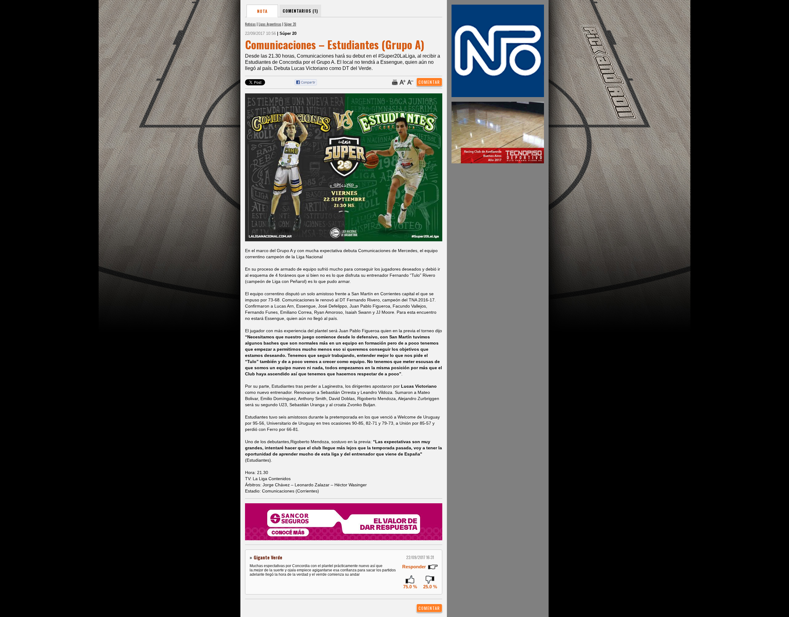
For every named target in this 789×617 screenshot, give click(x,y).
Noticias (250, 24)
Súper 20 (290, 24)
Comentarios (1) (300, 11)
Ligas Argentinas (270, 24)
